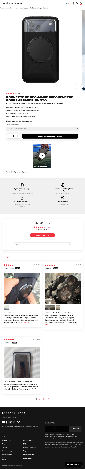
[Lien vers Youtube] (3, 423)
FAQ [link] (24, 444)
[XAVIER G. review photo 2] (47, 306)
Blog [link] (24, 451)
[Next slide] (82, 86)
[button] (77, 3)
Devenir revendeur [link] (29, 454)
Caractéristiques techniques (16, 172)
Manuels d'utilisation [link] (29, 447)
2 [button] (39, 399)
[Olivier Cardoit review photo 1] (22, 288)
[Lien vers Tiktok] (14, 423)
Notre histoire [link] (6, 440)
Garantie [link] (4, 447)
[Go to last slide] (76, 86)
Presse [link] (4, 444)
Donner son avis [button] (42, 235)
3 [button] (43, 399)
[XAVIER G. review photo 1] (63, 288)
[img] (9, 265)
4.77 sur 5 (47, 227)
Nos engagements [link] (28, 440)
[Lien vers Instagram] (11, 423)
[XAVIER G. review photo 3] (52, 306)
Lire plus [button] (26, 322)
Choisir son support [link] (8, 451)
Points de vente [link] (7, 454)
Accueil (2, 8)
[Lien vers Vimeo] (18, 423)
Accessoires (9, 8)
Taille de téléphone (12, 125)
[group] (40, 50)
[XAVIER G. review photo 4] (58, 306)
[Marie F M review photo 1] (22, 362)
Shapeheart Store (17, 465)
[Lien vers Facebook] (7, 423)
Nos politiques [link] (27, 458)
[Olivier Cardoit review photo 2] (6, 306)
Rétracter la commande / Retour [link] (9, 458)
